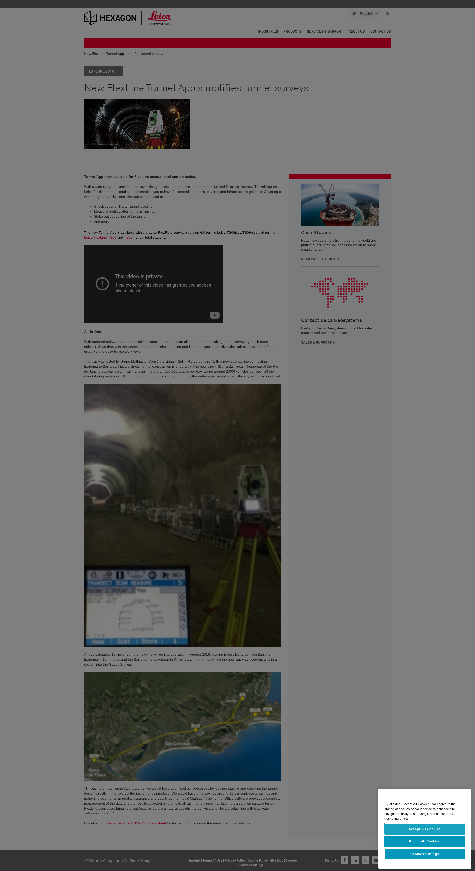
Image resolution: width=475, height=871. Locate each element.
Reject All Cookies (424, 841)
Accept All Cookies (425, 829)
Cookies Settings (424, 854)
